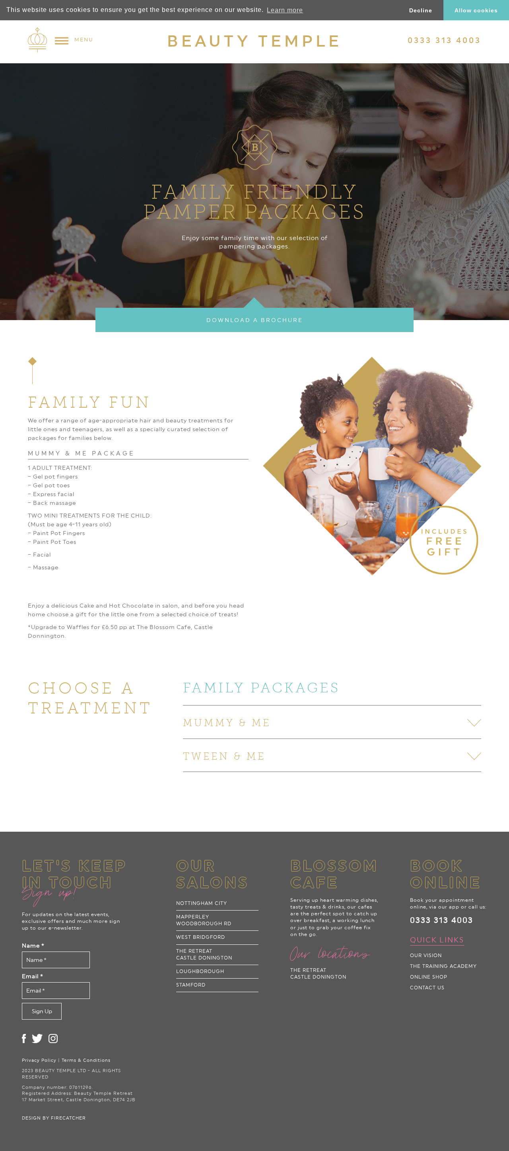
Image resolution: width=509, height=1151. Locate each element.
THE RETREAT (204, 954)
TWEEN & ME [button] (224, 756)
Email (32, 976)
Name (33, 945)
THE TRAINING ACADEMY (443, 966)
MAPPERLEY (203, 920)
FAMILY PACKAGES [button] (261, 688)
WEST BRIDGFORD (200, 937)
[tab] (332, 687)
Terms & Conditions (86, 1060)
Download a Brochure (254, 320)
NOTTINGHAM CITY (201, 903)
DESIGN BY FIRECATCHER (54, 1118)
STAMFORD (191, 985)
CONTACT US (427, 988)
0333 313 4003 (441, 920)
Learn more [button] (285, 10)
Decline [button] (420, 10)
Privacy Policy (39, 1060)
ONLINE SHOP (428, 977)
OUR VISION (426, 955)
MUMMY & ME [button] (227, 723)
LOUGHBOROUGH (200, 971)
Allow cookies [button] (476, 10)
